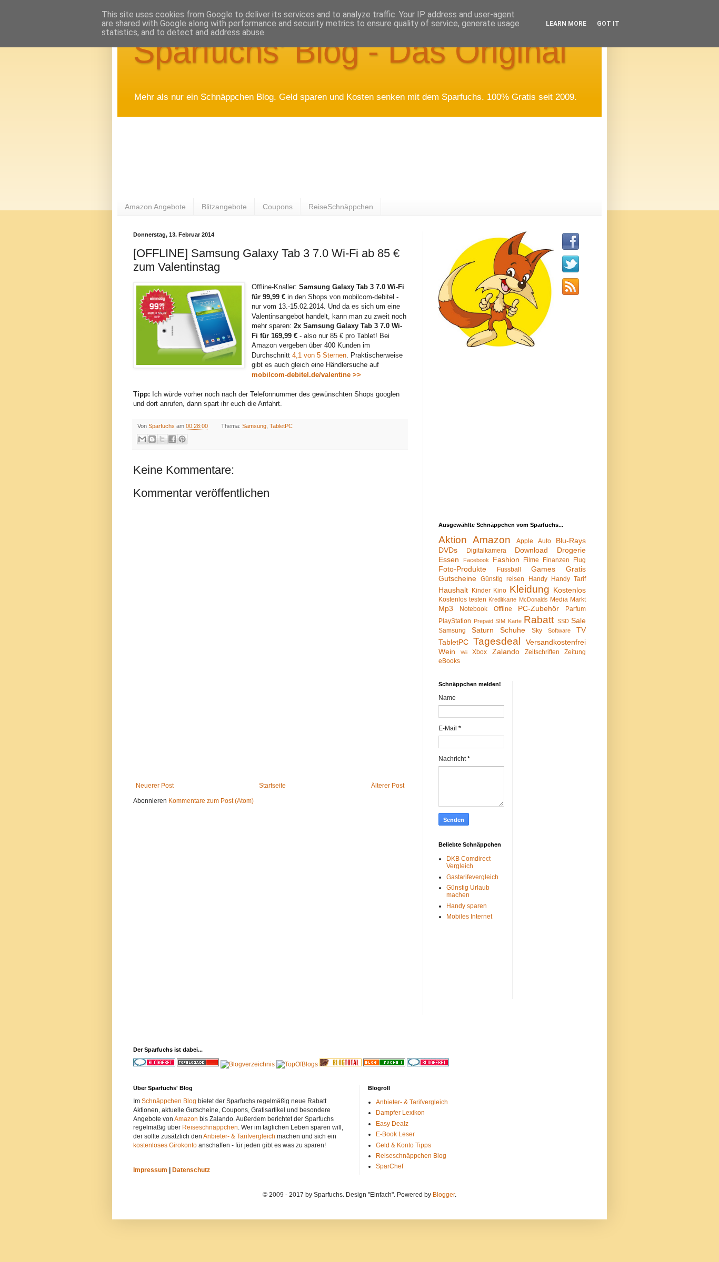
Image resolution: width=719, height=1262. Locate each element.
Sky (537, 630)
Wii (464, 652)
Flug (579, 560)
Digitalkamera (486, 550)
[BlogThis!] (152, 439)
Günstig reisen (502, 579)
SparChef (389, 1166)
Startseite (272, 785)
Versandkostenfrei (556, 642)
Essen (448, 559)
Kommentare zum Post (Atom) (211, 801)
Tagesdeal (497, 641)
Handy (537, 579)
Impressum (150, 1170)
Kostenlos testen (462, 599)
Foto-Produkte (462, 569)
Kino (499, 590)
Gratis (576, 569)
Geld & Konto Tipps (403, 1145)
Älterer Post (387, 785)
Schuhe (512, 630)
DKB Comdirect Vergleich (468, 862)
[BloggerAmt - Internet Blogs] (248, 1064)
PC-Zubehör (538, 608)
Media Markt (568, 599)
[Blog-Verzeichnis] (428, 1064)
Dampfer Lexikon (400, 1112)
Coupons (278, 206)
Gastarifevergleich (472, 877)
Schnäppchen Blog (169, 1101)
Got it (608, 23)
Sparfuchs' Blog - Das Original (350, 51)
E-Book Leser (395, 1134)
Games (543, 569)
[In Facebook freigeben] (172, 439)
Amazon (492, 539)
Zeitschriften (542, 652)
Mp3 (445, 608)
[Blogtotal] (340, 1064)
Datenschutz (191, 1170)
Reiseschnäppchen (210, 1127)
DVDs (447, 550)
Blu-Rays (571, 540)
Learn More (566, 23)
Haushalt (453, 590)
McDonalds (533, 599)
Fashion (506, 559)
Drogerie (571, 550)
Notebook (473, 609)
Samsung (254, 426)
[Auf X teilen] (162, 439)
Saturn (483, 630)
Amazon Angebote (155, 206)
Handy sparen (466, 906)
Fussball (509, 569)
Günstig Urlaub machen (468, 891)
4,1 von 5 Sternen (319, 355)
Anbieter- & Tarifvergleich (239, 1136)
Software (559, 630)
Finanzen (556, 560)
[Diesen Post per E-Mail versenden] (142, 439)
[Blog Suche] (384, 1064)
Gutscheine (457, 578)
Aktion (452, 539)
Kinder (481, 590)
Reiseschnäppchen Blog (411, 1155)
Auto (544, 541)
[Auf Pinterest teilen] (182, 439)
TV (581, 630)
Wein (446, 651)
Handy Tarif (568, 579)
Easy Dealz (392, 1123)
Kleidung (530, 589)
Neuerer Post (155, 785)
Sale (578, 620)
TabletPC (281, 426)
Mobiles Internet (469, 916)
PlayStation (454, 621)
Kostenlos (569, 590)
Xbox (479, 652)
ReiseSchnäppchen (340, 206)
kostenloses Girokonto (165, 1145)
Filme (531, 560)
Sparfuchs (162, 426)
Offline (503, 609)
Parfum (575, 609)
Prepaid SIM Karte (498, 621)
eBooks (449, 661)
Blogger (444, 1194)
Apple (524, 541)
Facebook (476, 560)
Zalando (506, 651)
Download (531, 550)
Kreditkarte (502, 599)
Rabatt (539, 619)
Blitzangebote (224, 206)
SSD (563, 621)
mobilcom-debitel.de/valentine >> (306, 375)
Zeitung (575, 652)
